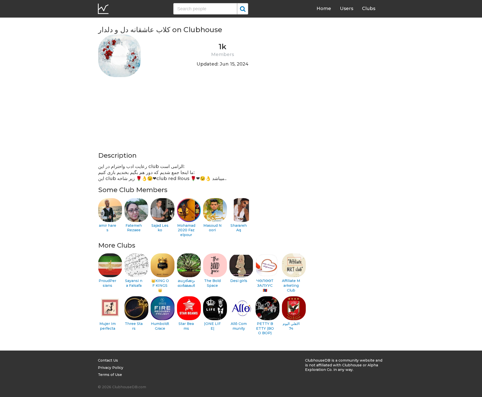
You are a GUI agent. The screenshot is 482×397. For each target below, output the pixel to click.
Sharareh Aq (238, 228)
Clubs (368, 8)
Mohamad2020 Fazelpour (186, 230)
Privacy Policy (110, 367)
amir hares (107, 228)
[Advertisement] (199, 116)
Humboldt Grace (160, 326)
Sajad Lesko (159, 228)
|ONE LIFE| (212, 326)
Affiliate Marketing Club (291, 285)
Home (324, 8)
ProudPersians (107, 283)
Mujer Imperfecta (107, 326)
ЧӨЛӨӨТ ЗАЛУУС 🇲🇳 (264, 285)
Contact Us (108, 360)
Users (346, 8)
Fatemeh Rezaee (134, 228)
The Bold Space (212, 283)
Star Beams (186, 326)
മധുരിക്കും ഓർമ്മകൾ (186, 283)
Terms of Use (110, 374)
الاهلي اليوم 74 (291, 326)
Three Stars (134, 326)
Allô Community (239, 326)
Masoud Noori (212, 228)
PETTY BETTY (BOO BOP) (265, 328)
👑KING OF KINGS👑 (160, 285)
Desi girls (238, 280)
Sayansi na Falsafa (133, 283)
